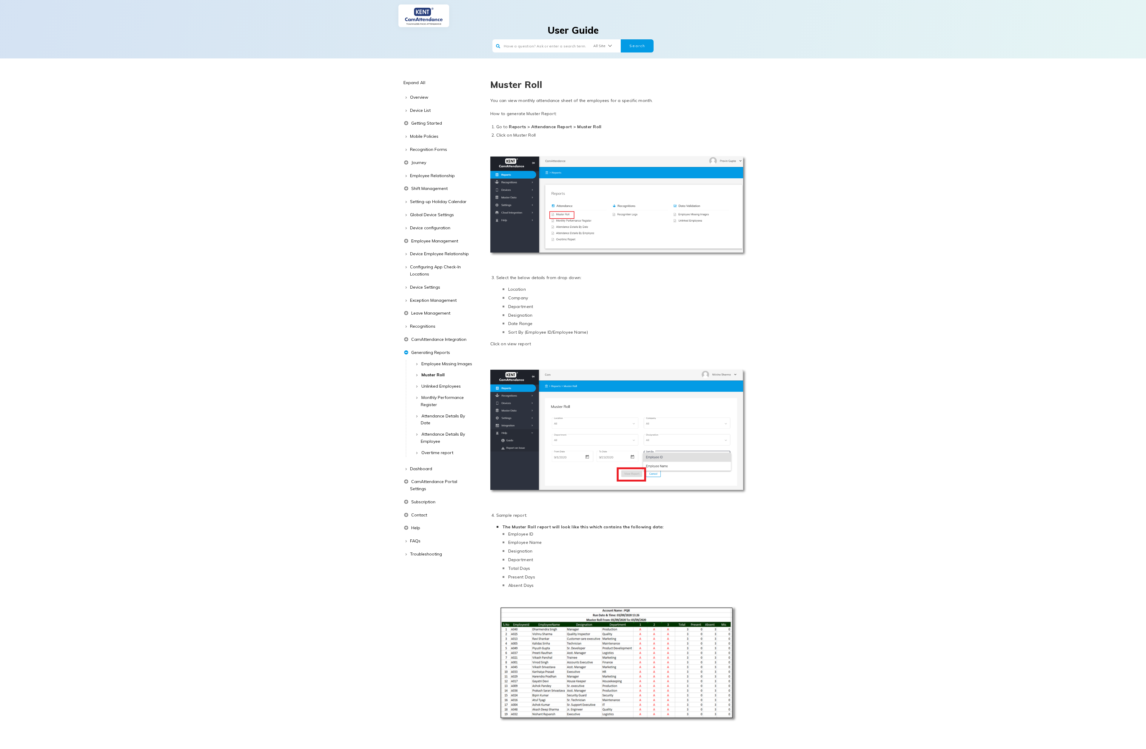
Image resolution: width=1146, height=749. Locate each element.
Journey (418, 162)
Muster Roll (433, 374)
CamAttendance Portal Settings (433, 485)
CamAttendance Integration (438, 339)
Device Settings (425, 287)
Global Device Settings (432, 214)
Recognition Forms (428, 149)
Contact (418, 515)
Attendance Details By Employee (443, 437)
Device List (420, 110)
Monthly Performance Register (442, 401)
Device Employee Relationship (439, 253)
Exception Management (433, 300)
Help (415, 527)
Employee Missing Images (446, 363)
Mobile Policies (424, 136)
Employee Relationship (432, 175)
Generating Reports (430, 352)
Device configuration (430, 227)
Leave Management (430, 313)
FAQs (415, 541)
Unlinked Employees (441, 386)
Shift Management (429, 188)
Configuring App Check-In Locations (435, 270)
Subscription (422, 502)
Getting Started (426, 123)
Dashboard (421, 468)
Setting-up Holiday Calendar (438, 201)
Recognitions (422, 326)
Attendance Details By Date (443, 419)
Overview (419, 97)
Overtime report (437, 452)
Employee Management (434, 241)
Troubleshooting (426, 554)
